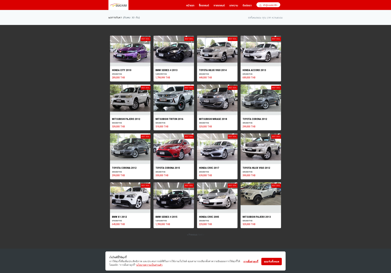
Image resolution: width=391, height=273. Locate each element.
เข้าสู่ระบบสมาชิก (269, 5)
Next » (201, 234)
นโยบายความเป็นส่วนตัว (149, 264)
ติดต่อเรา (247, 5)
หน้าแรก (190, 5)
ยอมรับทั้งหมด (271, 261)
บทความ (233, 5)
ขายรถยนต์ (219, 5)
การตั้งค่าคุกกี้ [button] (250, 261)
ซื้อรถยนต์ (204, 5)
